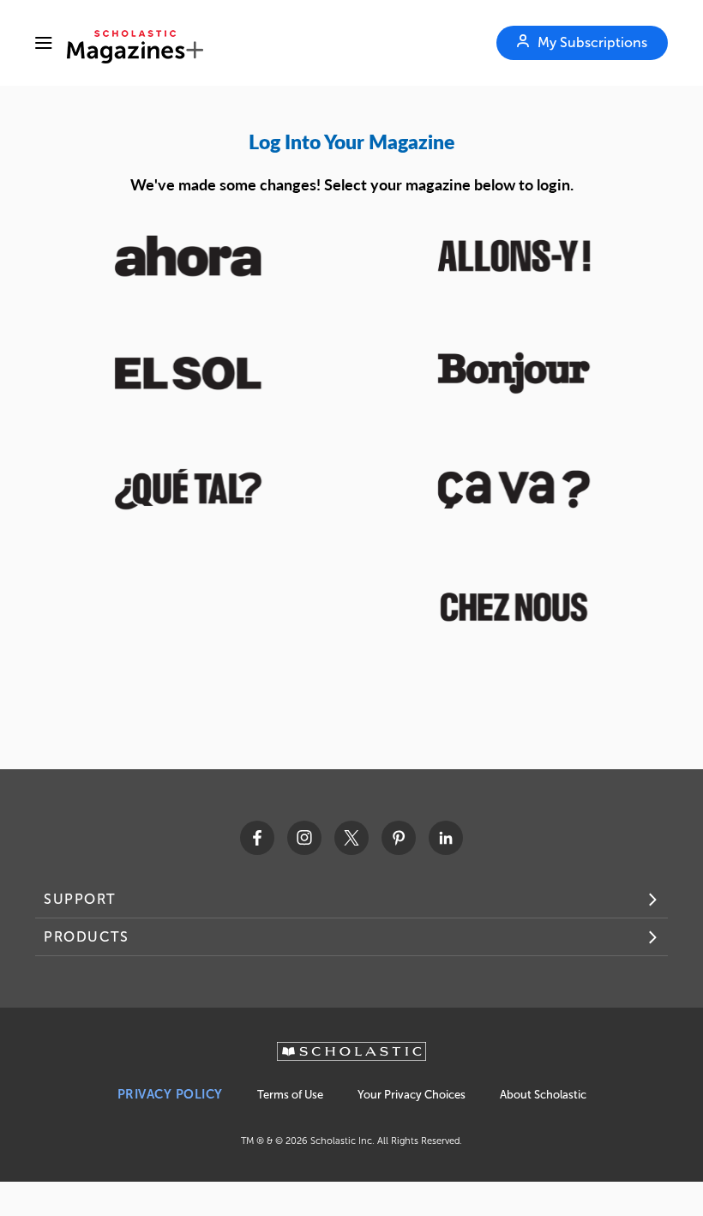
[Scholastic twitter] (351, 838)
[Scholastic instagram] (304, 838)
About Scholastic (543, 1094)
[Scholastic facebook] (257, 838)
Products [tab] (86, 937)
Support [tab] (80, 899)
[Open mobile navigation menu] (43, 43)
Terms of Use (290, 1094)
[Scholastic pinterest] (399, 838)
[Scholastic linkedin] (446, 838)
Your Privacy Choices (412, 1094)
